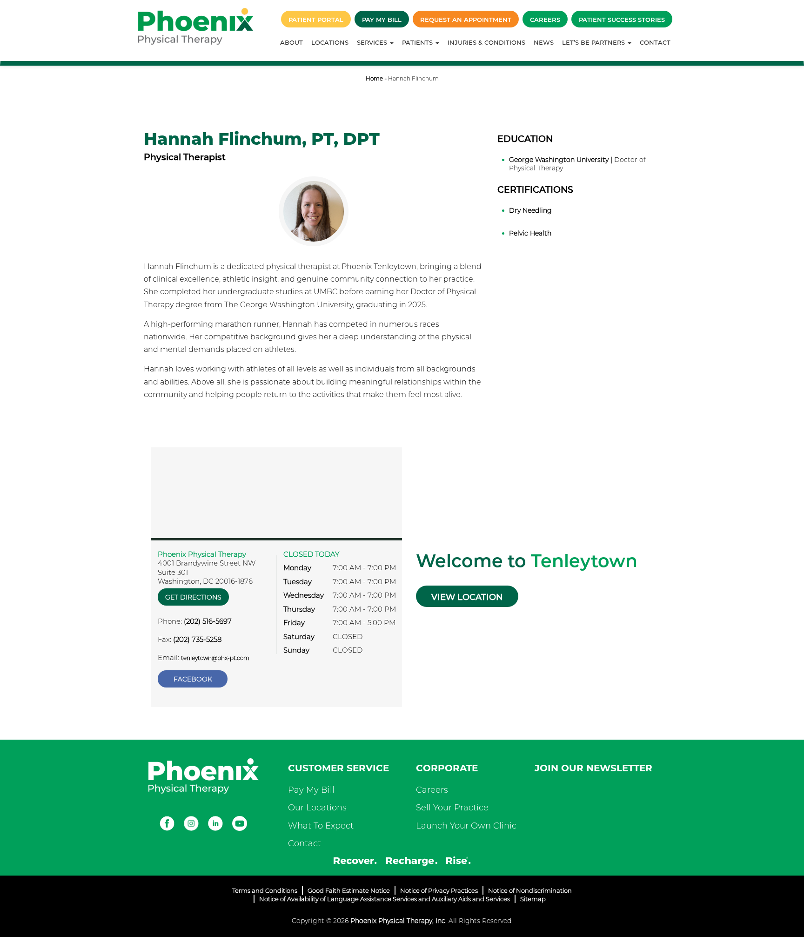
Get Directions (193, 597)
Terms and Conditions (264, 890)
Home (374, 78)
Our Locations (317, 807)
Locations (329, 42)
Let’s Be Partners (594, 42)
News (544, 42)
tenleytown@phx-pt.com (215, 657)
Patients (418, 42)
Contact (655, 42)
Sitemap (533, 899)
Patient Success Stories (622, 19)
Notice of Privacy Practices (439, 890)
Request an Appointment (465, 19)
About (291, 42)
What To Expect (321, 826)
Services (373, 42)
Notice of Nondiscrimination (530, 890)
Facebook (193, 679)
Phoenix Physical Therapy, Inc (397, 921)
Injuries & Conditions (486, 42)
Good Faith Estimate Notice (349, 890)
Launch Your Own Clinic (466, 826)
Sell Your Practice (452, 807)
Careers (545, 19)
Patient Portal (315, 19)
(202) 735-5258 (197, 639)
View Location (467, 597)
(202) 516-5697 (208, 621)
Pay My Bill (382, 19)
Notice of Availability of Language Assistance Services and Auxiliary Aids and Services (384, 899)
